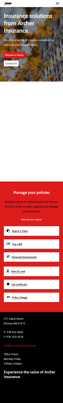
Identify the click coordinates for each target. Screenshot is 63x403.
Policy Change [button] (19, 297)
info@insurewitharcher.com (20, 345)
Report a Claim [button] (20, 230)
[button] (57, 3)
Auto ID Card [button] (18, 271)
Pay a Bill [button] (17, 244)
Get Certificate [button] (19, 284)
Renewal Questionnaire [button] (24, 257)
